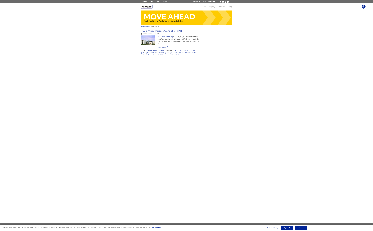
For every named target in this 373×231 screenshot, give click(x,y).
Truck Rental (160, 50)
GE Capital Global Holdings (186, 50)
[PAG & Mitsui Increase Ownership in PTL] (148, 40)
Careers (204, 1)
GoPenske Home (145, 26)
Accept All (301, 228)
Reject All (287, 228)
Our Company (209, 7)
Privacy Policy (156, 227)
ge (175, 50)
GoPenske (144, 1)
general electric (146, 52)
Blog (230, 7)
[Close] (370, 227)
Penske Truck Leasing (165, 37)
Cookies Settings (272, 228)
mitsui (154, 52)
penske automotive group (187, 52)
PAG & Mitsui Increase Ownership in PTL (161, 30)
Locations (221, 7)
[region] (186, 228)
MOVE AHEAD (169, 17)
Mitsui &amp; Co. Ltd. (165, 52)
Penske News (151, 50)
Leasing (157, 1)
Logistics (164, 1)
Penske (175, 52)
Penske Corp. (145, 54)
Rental (151, 1)
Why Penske (196, 1)
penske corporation (157, 54)
